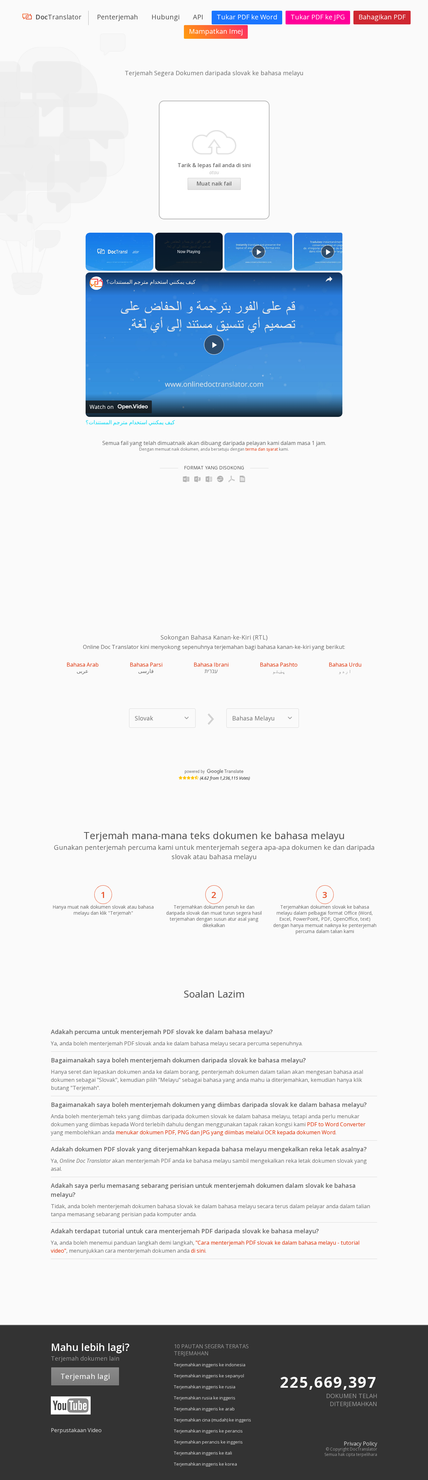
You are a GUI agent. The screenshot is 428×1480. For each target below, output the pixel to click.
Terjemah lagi (85, 1376)
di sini (198, 1250)
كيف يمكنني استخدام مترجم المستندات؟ (151, 282)
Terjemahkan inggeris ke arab (204, 1409)
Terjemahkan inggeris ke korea (205, 1464)
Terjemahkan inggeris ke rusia (204, 1387)
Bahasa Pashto (279, 664)
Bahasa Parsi (146, 664)
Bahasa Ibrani (211, 664)
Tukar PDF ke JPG (318, 16)
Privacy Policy (360, 1443)
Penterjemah (117, 16)
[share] (329, 279)
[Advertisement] (100, 549)
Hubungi (165, 16)
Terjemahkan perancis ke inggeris (208, 1442)
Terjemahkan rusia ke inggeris (204, 1398)
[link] (96, 283)
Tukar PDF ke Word (247, 16)
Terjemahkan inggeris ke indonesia (209, 1365)
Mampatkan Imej (216, 31)
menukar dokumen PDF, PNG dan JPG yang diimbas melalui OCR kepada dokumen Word (225, 1132)
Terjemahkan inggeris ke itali (203, 1453)
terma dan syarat (261, 449)
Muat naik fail (214, 183)
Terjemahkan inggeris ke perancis (208, 1431)
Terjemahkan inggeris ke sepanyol (209, 1376)
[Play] (258, 251)
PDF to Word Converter (336, 1124)
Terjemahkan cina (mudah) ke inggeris (212, 1420)
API (198, 16)
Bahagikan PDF (382, 16)
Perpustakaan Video (76, 1430)
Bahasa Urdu (345, 664)
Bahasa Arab (83, 664)
